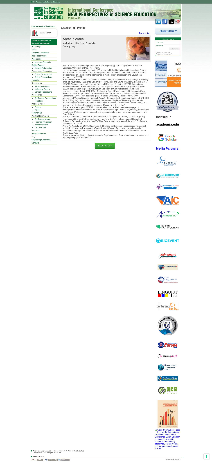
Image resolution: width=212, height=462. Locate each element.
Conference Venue (42, 119)
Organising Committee (41, 140)
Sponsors (36, 130)
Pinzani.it (177, 459)
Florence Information (43, 122)
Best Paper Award (39, 56)
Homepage (36, 47)
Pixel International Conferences (43, 26)
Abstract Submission (43, 68)
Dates (34, 50)
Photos (38, 107)
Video (37, 110)
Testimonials (37, 113)
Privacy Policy (38, 456)
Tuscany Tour (40, 127)
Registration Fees (42, 86)
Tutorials (35, 80)
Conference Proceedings (45, 98)
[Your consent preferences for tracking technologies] (207, 457)
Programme (36, 59)
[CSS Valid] (63, 459)
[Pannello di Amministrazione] (37, 459)
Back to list (144, 33)
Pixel (34, 451)
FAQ (33, 137)
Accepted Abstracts (43, 62)
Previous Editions (39, 134)
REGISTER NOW (168, 31)
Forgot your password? (164, 54)
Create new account (163, 52)
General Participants (43, 92)
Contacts (35, 143)
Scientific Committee (40, 53)
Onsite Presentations (43, 74)
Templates (39, 101)
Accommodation (41, 125)
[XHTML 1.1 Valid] (50, 459)
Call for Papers (38, 65)
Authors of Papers (42, 89)
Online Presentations (43, 77)
